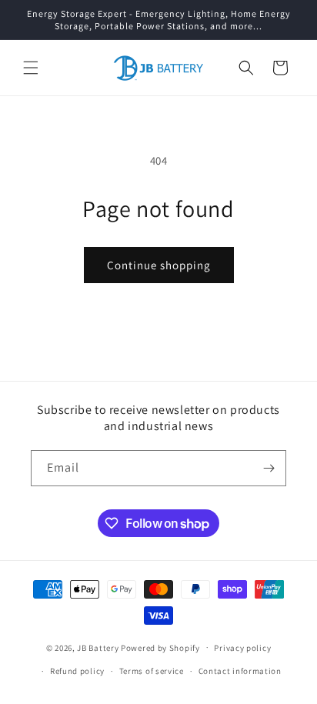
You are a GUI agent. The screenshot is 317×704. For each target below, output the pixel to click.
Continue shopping (159, 265)
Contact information (240, 671)
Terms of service (151, 671)
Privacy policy (242, 647)
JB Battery (97, 647)
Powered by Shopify (160, 647)
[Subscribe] (268, 468)
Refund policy (77, 671)
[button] (31, 68)
